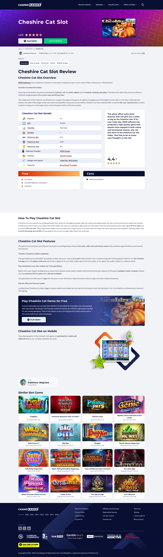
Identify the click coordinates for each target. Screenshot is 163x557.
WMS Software (24, 83)
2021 (52, 514)
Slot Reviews (28, 49)
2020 (57, 514)
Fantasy (69, 156)
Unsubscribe (107, 519)
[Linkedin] (29, 528)
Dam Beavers (129, 494)
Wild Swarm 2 (33, 443)
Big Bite (65, 443)
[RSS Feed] (20, 528)
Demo (52, 63)
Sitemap (136, 512)
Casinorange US (139, 516)
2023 (42, 514)
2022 (47, 514)
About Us (137, 509)
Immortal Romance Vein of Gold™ (65, 417)
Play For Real (55, 41)
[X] (24, 528)
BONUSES (99, 5)
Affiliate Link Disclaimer (111, 509)
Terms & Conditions (81, 509)
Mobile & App (62, 63)
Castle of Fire (65, 494)
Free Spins (73, 165)
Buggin (97, 443)
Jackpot (30, 133)
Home (20, 49)
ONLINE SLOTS (113, 5)
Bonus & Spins (139, 519)
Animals (63, 156)
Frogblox (33, 417)
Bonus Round (64, 165)
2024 (37, 514)
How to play (34, 63)
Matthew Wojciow (29, 53)
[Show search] (143, 4)
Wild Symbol (73, 160)
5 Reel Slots (64, 160)
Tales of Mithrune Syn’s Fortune (97, 469)
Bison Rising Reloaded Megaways (65, 469)
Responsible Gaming (110, 512)
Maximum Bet (33, 142)
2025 (32, 514)
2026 (27, 514)
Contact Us (78, 519)
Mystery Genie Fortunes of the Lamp (129, 416)
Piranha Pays (97, 417)
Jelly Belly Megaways (33, 469)
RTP (28, 123)
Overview (24, 63)
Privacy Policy (80, 512)
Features (44, 63)
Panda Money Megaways (129, 443)
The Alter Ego (129, 469)
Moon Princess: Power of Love (34, 494)
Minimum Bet (33, 137)
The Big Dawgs (97, 494)
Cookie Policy (79, 516)
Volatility (30, 128)
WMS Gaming (65, 151)
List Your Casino (108, 516)
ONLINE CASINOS (84, 5)
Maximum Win (33, 147)
